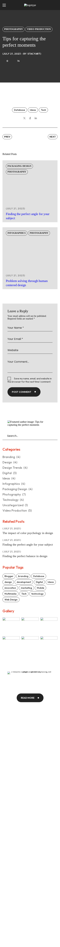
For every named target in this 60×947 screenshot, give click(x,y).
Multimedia (10, 593)
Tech (43, 109)
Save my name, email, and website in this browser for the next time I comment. (30, 380)
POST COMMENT (21, 391)
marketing (26, 587)
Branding (11, 457)
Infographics (17, 233)
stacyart (34, 53)
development (24, 582)
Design (9, 462)
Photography (13, 29)
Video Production (39, 29)
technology (37, 593)
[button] (53, 5)
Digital (9, 473)
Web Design (11, 599)
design (8, 582)
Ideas (33, 109)
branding (23, 576)
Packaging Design (19, 166)
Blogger (8, 576)
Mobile (40, 587)
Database (19, 109)
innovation (10, 587)
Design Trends (15, 468)
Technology (13, 500)
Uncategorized (15, 505)
